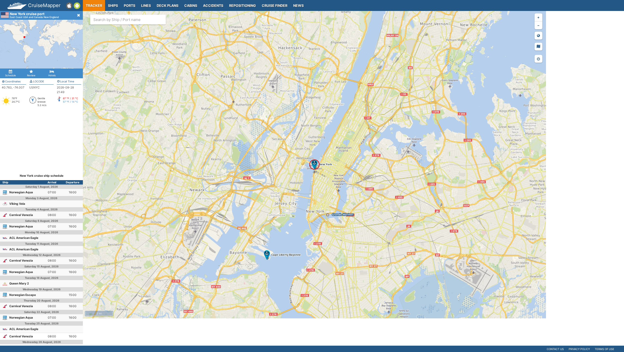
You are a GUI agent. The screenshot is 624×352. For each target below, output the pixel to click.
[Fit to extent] (538, 35)
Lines (146, 5)
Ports (129, 5)
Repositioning (242, 5)
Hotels (52, 75)
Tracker (94, 5)
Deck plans (167, 5)
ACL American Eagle (23, 238)
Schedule (10, 75)
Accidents (213, 5)
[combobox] (128, 19)
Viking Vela (17, 203)
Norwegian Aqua (21, 192)
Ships (113, 5)
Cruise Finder (274, 5)
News (298, 5)
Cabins (190, 5)
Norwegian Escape (22, 295)
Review (31, 75)
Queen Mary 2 (19, 283)
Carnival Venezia (21, 215)
